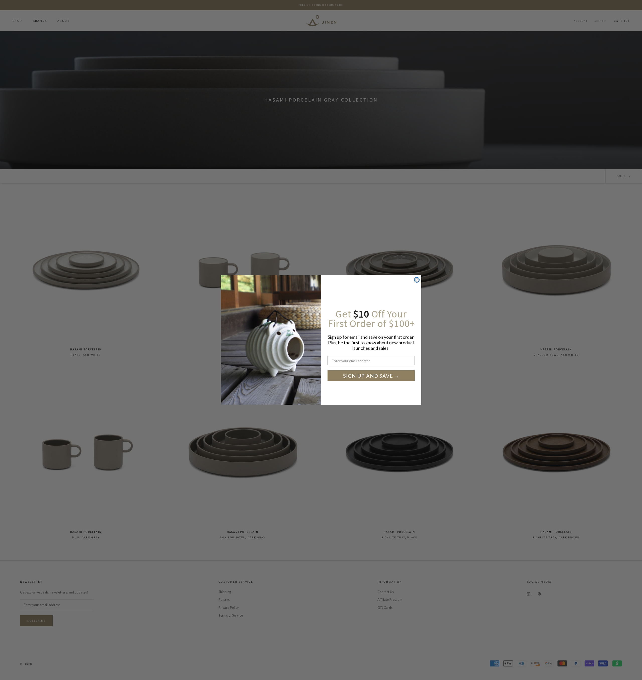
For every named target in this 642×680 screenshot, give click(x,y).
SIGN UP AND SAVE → (371, 376)
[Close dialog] (416, 279)
